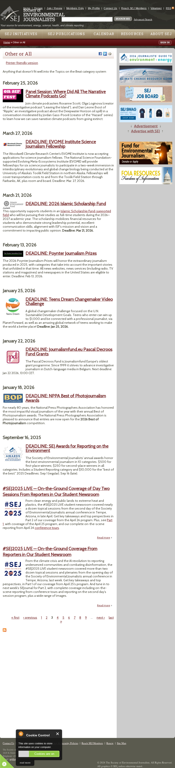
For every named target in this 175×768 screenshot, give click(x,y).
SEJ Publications (66, 34)
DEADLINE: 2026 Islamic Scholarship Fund (66, 203)
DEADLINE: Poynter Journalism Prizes (61, 253)
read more (25, 762)
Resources (132, 34)
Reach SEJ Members (134, 8)
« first (15, 617)
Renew (109, 743)
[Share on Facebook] (100, 54)
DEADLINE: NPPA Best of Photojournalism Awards (66, 398)
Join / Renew (54, 8)
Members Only (75, 8)
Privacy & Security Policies (63, 743)
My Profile (94, 8)
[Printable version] (110, 54)
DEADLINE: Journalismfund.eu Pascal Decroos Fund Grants (69, 352)
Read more (104, 538)
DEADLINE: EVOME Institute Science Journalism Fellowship (61, 144)
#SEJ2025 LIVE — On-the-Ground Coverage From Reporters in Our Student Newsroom (50, 551)
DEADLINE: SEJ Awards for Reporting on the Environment (67, 448)
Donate (38, 8)
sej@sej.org (15, 759)
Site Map (121, 743)
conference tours (47, 528)
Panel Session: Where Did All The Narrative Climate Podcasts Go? (66, 94)
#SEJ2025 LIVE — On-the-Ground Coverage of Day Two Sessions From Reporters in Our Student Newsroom (56, 491)
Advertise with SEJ (145, 131)
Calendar (104, 34)
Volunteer (156, 8)
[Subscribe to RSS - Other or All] (4, 631)
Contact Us (110, 8)
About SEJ (161, 34)
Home (26, 8)
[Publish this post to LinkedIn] (105, 54)
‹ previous (30, 617)
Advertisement (146, 126)
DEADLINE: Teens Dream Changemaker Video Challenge (69, 301)
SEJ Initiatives (21, 34)
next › (101, 617)
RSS (168, 8)
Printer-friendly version (22, 63)
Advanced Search (143, 19)
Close (57, 733)
